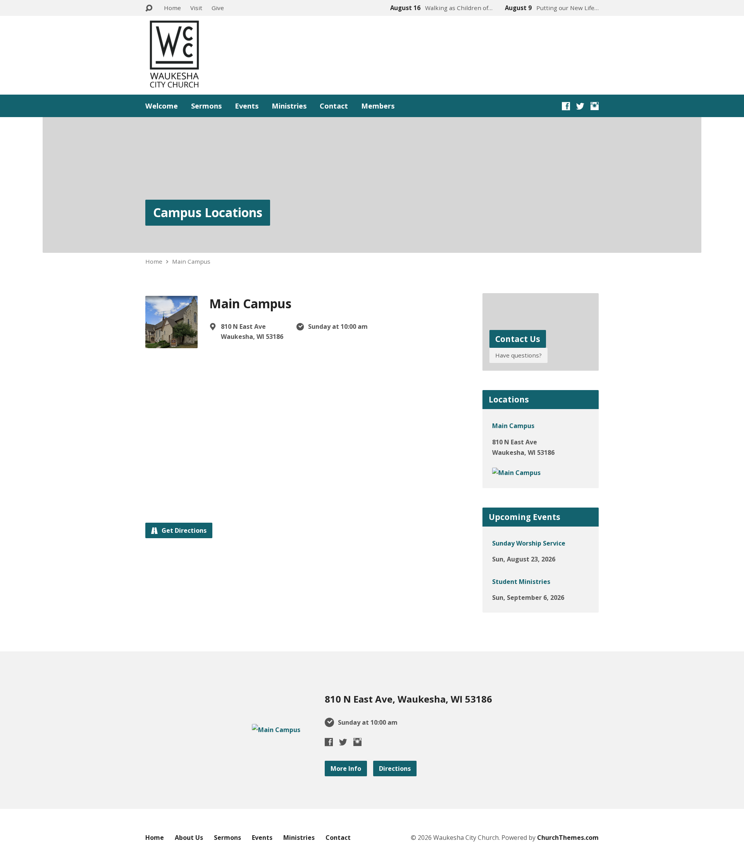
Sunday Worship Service (528, 543)
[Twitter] (580, 106)
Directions (395, 768)
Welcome (161, 105)
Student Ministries (521, 581)
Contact (334, 105)
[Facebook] (566, 106)
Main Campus (191, 261)
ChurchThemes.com (568, 837)
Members (377, 105)
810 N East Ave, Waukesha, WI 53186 (408, 699)
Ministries (289, 105)
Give (218, 8)
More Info (346, 768)
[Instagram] (595, 106)
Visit (196, 8)
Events (246, 105)
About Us (189, 837)
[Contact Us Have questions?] (540, 365)
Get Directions (183, 530)
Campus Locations (207, 212)
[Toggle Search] (148, 8)
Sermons (206, 105)
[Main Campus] (516, 472)
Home (172, 8)
